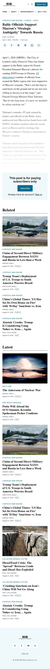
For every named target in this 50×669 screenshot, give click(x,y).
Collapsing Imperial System (14, 559)
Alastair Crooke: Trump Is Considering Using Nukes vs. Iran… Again (17, 325)
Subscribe (41, 4)
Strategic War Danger (12, 20)
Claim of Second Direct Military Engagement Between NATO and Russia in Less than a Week (22, 256)
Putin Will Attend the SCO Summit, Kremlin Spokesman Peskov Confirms (20, 409)
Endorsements (27, 12)
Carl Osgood (8, 37)
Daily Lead (7, 386)
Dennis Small (8, 263)
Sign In (38, 194)
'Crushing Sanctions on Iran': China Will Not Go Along (20, 587)
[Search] (32, 4)
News (35, 20)
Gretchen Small (9, 286)
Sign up (25, 653)
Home (4, 12)
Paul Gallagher (9, 332)
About (14, 12)
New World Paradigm (11, 403)
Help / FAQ (42, 12)
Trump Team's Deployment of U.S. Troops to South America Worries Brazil (19, 279)
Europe (28, 20)
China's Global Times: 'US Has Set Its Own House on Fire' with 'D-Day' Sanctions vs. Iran (21, 302)
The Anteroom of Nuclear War (21, 390)
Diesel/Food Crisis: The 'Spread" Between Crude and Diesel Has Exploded (17, 566)
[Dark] (29, 4)
